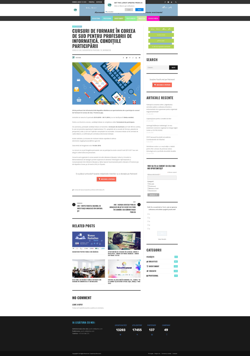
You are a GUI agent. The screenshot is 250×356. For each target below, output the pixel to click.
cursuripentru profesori (89, 190)
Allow (139, 10)
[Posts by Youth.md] (73, 57)
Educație (151, 184)
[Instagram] (168, 2)
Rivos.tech (98, 353)
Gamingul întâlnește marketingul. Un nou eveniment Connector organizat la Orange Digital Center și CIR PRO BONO (161, 128)
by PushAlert (110, 12)
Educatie (79, 26)
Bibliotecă (152, 261)
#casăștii (150, 257)
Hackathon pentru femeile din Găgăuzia (85, 252)
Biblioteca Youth (154, 188)
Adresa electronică (153, 174)
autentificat (83, 308)
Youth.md (78, 58)
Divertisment (152, 191)
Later (129, 10)
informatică (99, 190)
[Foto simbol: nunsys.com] (106, 83)
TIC (103, 190)
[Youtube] (171, 2)
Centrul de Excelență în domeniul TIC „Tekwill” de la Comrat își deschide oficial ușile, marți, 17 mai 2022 (124, 281)
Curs (74, 26)
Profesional (152, 186)
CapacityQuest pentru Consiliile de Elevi (158, 119)
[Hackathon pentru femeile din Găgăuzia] (85, 240)
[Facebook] (165, 2)
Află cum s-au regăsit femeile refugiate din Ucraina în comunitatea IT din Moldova (86, 281)
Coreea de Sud (78, 190)
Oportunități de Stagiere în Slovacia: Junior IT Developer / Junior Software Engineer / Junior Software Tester (123, 253)
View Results (162, 239)
